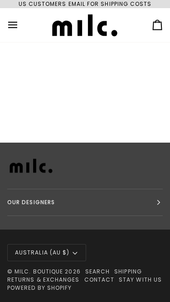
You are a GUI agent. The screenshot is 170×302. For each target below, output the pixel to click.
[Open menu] (20, 25)
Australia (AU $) (42, 252)
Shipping (128, 271)
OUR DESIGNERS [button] (31, 202)
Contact (99, 279)
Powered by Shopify (39, 288)
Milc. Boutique (39, 271)
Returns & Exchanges (43, 279)
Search (97, 271)
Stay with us (140, 279)
